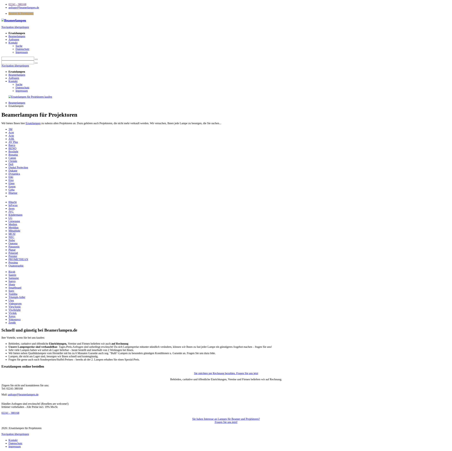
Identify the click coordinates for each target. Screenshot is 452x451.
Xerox (12, 316)
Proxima (13, 262)
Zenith (12, 322)
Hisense (12, 192)
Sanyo (12, 281)
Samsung (13, 278)
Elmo (11, 183)
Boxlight (13, 151)
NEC (11, 237)
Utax (11, 300)
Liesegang (14, 221)
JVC (11, 211)
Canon (12, 157)
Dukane (12, 170)
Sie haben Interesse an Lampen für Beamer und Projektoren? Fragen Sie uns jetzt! (226, 420)
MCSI (11, 233)
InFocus (12, 205)
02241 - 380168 (10, 412)
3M (10, 129)
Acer (11, 132)
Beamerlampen (16, 74)
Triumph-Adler (16, 297)
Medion (12, 224)
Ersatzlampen (33, 123)
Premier (12, 256)
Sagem (12, 274)
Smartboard (14, 287)
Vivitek (12, 313)
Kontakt (12, 81)
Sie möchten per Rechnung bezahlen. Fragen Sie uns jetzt (226, 373)
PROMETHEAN (18, 259)
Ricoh (11, 271)
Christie (12, 161)
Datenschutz (22, 87)
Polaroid (13, 252)
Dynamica (14, 173)
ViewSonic (14, 306)
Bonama (13, 154)
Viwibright (14, 309)
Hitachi (12, 202)
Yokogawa (14, 319)
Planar (12, 249)
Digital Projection (18, 167)
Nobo (11, 240)
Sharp (11, 284)
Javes (11, 208)
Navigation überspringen (15, 27)
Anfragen (13, 78)
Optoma (12, 243)
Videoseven (15, 303)
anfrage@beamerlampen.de (23, 394)
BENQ (12, 148)
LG (10, 217)
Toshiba (12, 293)
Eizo (11, 180)
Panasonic (14, 246)
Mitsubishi (14, 230)
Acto (11, 135)
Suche (19, 84)
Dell (10, 164)
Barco (11, 145)
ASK (11, 138)
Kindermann (15, 214)
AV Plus (13, 142)
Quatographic (16, 265)
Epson (12, 186)
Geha (11, 189)
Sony (11, 290)
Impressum (22, 90)
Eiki (10, 176)
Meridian (13, 227)
